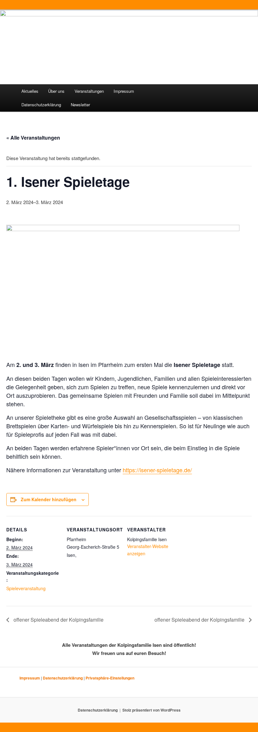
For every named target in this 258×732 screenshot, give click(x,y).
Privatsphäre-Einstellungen (110, 678)
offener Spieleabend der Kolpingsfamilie (58, 619)
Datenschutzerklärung (41, 105)
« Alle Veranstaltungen (33, 137)
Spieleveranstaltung (26, 588)
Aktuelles (29, 91)
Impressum (124, 91)
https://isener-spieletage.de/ (157, 470)
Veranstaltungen (89, 91)
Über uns (56, 91)
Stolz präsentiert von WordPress (151, 710)
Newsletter (80, 105)
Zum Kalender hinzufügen (48, 499)
